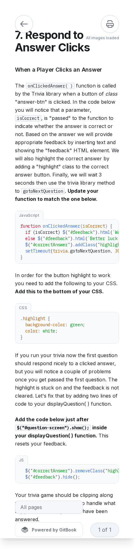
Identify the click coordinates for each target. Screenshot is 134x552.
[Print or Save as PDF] (110, 24)
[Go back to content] (24, 24)
